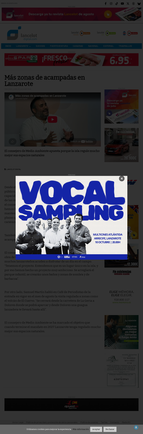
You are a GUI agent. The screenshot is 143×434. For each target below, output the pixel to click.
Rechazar (110, 429)
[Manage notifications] (136, 427)
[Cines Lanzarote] (71, 218)
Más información (81, 429)
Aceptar (96, 429)
